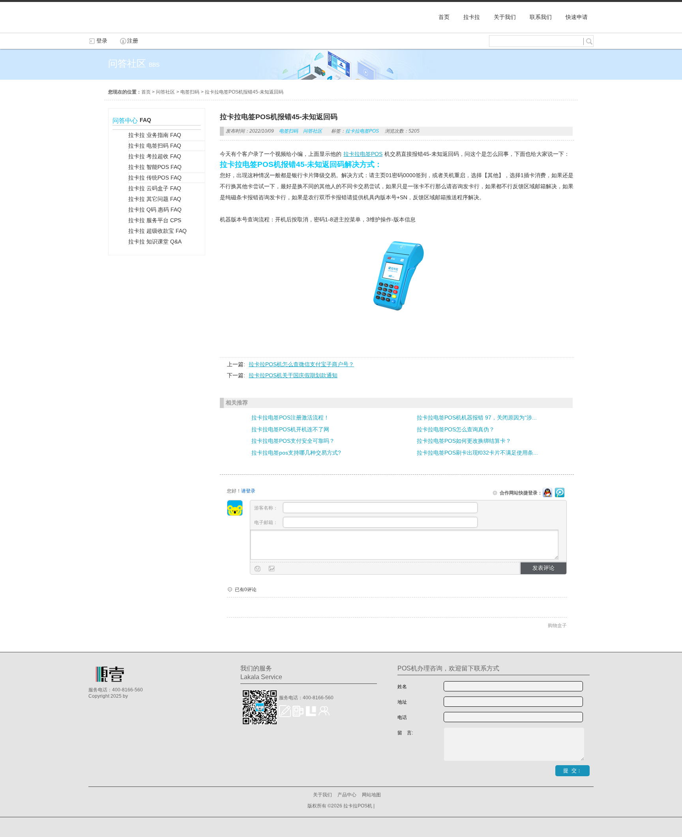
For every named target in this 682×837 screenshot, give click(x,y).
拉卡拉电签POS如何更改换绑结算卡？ (464, 441)
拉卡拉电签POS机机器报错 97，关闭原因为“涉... (477, 417)
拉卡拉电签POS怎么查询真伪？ (456, 429)
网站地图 (371, 795)
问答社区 (165, 92)
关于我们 (322, 795)
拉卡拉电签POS (362, 131)
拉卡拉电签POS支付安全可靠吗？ (293, 441)
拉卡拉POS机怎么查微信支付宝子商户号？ (301, 364)
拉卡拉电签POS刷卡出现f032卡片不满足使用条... (477, 452)
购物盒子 (557, 625)
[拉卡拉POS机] (127, 29)
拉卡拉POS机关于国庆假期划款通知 (293, 375)
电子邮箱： (266, 522)
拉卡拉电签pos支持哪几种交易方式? (296, 452)
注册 (132, 40)
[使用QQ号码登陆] (547, 493)
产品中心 (346, 795)
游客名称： (266, 508)
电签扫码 (189, 92)
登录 (101, 40)
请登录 (248, 491)
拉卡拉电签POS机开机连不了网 (290, 429)
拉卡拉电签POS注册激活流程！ (290, 417)
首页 (146, 92)
